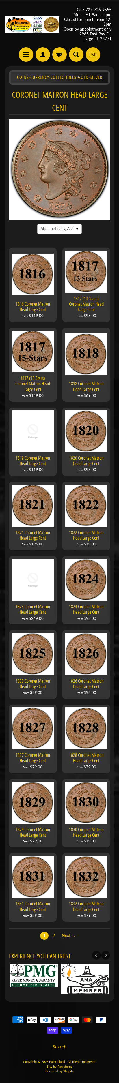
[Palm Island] (32, 24)
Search (59, 1046)
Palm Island (57, 1061)
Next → (69, 935)
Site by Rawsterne (59, 1066)
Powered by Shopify (59, 1071)
